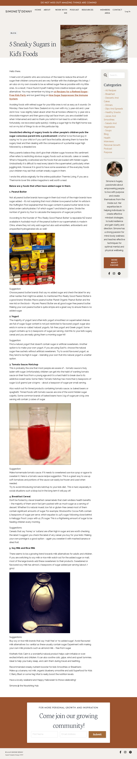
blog (13, 33)
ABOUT (47, 10)
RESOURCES (87, 10)
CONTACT (117, 10)
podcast (108, 148)
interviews (109, 141)
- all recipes (110, 90)
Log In (127, 12)
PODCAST (74, 10)
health (107, 138)
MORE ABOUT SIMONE (114, 262)
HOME (38, 10)
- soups (108, 130)
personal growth (112, 145)
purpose (108, 152)
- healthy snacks (112, 112)
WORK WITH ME (61, 11)
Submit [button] (97, 734)
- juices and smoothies (110, 118)
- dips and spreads (113, 108)
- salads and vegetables (110, 125)
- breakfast (109, 94)
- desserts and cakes (111, 100)
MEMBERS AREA (105, 11)
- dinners (108, 105)
